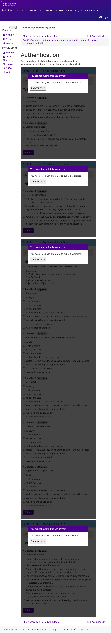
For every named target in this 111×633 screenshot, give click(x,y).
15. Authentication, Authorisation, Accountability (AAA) (69, 40)
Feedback (71, 630)
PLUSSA (7, 10)
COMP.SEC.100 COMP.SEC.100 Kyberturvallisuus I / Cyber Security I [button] (62, 10)
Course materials (10, 39)
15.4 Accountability (97, 36)
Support (55, 629)
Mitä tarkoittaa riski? (10, 52)
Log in (105, 17)
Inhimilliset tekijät (10, 56)
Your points (10, 43)
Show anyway (38, 88)
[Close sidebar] (10, 27)
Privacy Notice (11, 629)
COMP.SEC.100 (10, 35)
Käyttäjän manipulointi (10, 60)
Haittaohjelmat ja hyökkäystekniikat (10, 64)
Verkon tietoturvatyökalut (10, 72)
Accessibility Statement (35, 629)
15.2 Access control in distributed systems (40, 36)
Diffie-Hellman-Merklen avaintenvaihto (10, 68)
